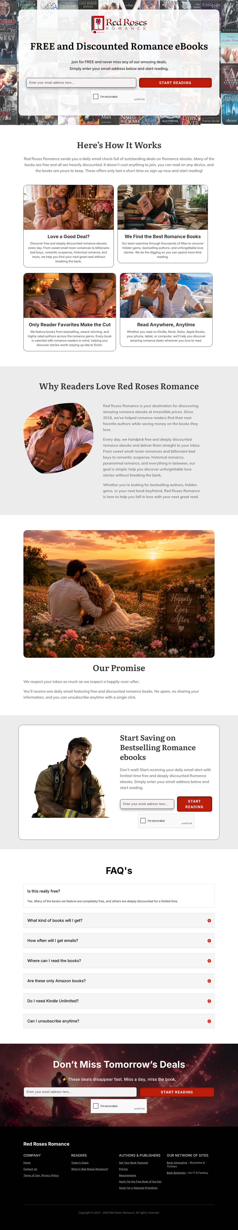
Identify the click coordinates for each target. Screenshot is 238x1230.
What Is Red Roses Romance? (89, 1169)
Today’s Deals (80, 1162)
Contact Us (30, 1169)
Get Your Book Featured (133, 1162)
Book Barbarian (176, 1172)
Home (26, 1162)
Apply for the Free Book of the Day (140, 1181)
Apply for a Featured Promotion (138, 1187)
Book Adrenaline (177, 1162)
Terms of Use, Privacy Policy (41, 1175)
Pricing (123, 1169)
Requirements (127, 1175)
